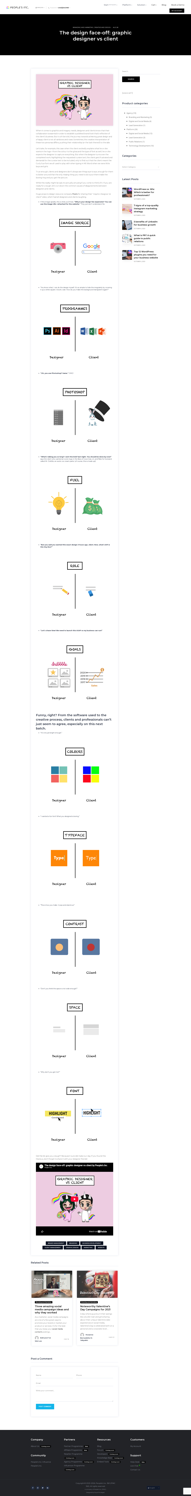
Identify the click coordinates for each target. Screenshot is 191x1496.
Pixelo (75, 194)
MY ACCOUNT (177, 11)
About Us (35, 1446)
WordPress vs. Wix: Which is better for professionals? (144, 192)
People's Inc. (36, 1466)
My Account (135, 1446)
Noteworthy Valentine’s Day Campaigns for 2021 (95, 1308)
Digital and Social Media (139, 121)
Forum (100, 1450)
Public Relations (135, 141)
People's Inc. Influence (41, 1462)
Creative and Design (102, 27)
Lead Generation (136, 125)
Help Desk (134, 1462)
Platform (130, 129)
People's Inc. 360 (103, 1483)
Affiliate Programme (73, 1450)
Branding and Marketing (83, 27)
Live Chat (134, 1466)
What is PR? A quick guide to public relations (145, 238)
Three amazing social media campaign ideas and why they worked (52, 1309)
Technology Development (139, 146)
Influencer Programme (74, 1466)
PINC (104, 1489)
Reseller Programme (73, 1454)
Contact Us (135, 1470)
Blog (99, 1446)
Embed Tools (103, 1462)
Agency (130, 113)
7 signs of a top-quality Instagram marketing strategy (146, 208)
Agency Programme (73, 1462)
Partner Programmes (73, 1446)
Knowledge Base (104, 1458)
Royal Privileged (99, 1492)
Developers (102, 1454)
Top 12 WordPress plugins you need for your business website (146, 254)
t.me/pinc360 (63, 8)
